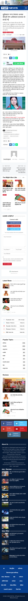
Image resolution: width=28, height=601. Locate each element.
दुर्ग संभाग (8, 32)
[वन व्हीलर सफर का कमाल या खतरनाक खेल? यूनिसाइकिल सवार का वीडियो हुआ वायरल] (5, 542)
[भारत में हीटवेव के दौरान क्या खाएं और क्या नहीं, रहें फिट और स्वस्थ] (5, 526)
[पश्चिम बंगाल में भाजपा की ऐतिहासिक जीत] (20, 197)
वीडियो (21, 585)
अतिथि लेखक (5, 581)
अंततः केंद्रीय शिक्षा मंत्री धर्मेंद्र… (16, 395)
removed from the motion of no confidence (11, 134)
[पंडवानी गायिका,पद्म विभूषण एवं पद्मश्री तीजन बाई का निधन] (8, 197)
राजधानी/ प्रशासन (6, 362)
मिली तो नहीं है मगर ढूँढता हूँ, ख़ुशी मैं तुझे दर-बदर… (14, 389)
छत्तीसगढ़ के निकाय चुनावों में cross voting (15, 117)
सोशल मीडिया (13, 585)
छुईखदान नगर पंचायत (6, 138)
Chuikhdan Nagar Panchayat (11, 130)
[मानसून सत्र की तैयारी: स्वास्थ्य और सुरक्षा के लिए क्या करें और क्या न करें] (5, 519)
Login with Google (15, 226)
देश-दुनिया (16, 180)
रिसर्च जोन (18, 589)
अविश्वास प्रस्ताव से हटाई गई (14, 136)
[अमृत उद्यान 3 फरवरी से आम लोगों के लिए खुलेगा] (5, 504)
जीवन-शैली (3, 585)
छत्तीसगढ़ (4, 32)
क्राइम (4, 355)
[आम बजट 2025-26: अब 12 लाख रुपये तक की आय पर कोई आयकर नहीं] (5, 488)
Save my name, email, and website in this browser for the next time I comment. (13, 259)
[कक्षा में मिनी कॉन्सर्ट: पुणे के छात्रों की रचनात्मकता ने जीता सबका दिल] (5, 535)
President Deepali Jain (8, 132)
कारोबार (13, 581)
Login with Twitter (15, 229)
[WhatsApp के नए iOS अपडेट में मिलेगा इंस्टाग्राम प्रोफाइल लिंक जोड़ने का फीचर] (5, 557)
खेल (3, 358)
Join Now (19, 63)
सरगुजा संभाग (5, 368)
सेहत (3, 365)
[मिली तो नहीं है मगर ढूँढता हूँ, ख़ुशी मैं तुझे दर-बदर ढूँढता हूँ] (8, 183)
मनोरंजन (21, 577)
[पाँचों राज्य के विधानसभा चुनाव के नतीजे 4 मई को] (5, 473)
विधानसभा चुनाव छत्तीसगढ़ (12, 572)
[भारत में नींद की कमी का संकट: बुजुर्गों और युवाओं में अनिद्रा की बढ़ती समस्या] (5, 511)
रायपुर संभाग (5, 349)
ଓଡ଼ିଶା (20, 581)
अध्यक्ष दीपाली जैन (6, 136)
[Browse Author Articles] (14, 154)
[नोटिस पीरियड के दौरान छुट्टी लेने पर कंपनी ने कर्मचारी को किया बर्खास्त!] (5, 549)
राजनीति (12, 32)
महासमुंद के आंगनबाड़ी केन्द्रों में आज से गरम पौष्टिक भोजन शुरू (7, 169)
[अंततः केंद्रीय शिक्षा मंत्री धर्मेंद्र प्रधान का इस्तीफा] (20, 183)
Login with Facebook (15, 222)
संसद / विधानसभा (5, 577)
